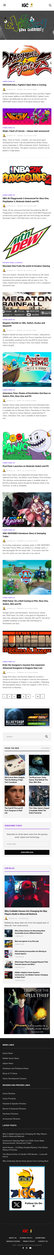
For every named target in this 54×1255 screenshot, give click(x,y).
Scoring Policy (26, 1238)
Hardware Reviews (10, 1114)
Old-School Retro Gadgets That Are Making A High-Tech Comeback (15, 779)
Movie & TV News (10, 1073)
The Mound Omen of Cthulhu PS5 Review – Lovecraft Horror (25, 1155)
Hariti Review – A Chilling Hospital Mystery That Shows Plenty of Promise (25, 1148)
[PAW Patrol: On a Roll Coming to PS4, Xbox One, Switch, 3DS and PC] (27, 577)
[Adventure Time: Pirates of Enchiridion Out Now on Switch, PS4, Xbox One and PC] (27, 369)
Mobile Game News (11, 1058)
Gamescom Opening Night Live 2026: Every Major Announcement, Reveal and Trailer (23, 1142)
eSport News (8, 1063)
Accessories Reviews (11, 1119)
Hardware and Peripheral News (16, 1068)
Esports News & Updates (13, 262)
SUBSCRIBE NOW (27, 852)
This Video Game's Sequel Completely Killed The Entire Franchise (39, 810)
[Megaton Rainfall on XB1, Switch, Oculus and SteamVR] (27, 304)
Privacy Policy (29, 1241)
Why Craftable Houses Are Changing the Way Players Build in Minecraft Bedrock (25, 1135)
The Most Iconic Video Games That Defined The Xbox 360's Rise (38, 779)
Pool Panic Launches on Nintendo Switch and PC (26, 466)
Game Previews (9, 1098)
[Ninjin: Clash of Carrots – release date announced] (27, 116)
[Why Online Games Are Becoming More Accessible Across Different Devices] (8, 933)
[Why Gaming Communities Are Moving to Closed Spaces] (8, 954)
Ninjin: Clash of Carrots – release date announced (26, 131)
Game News (8, 1053)
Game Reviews (9, 1093)
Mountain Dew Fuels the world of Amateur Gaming (26, 266)
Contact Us (43, 1241)
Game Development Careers (14, 1078)
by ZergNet (45, 748)
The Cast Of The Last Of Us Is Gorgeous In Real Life (14, 810)
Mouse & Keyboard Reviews (14, 1109)
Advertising (40, 1238)
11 (38, 696)
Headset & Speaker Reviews (14, 1104)
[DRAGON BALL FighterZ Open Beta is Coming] (27, 61)
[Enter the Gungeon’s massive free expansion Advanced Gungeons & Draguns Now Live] (27, 644)
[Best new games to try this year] (8, 944)
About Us (13, 1238)
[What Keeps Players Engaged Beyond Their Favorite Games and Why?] (8, 964)
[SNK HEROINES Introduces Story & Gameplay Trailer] (27, 509)
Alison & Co (11, 89)
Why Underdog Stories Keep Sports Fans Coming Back (25, 1161)
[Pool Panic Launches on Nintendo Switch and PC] (27, 442)
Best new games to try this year (27, 941)
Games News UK (9, 81)
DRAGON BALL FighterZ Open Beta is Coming (24, 85)
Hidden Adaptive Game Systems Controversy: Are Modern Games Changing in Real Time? (31, 974)
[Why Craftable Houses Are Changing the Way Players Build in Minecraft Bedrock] (27, 891)
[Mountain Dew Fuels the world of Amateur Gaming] (27, 242)
